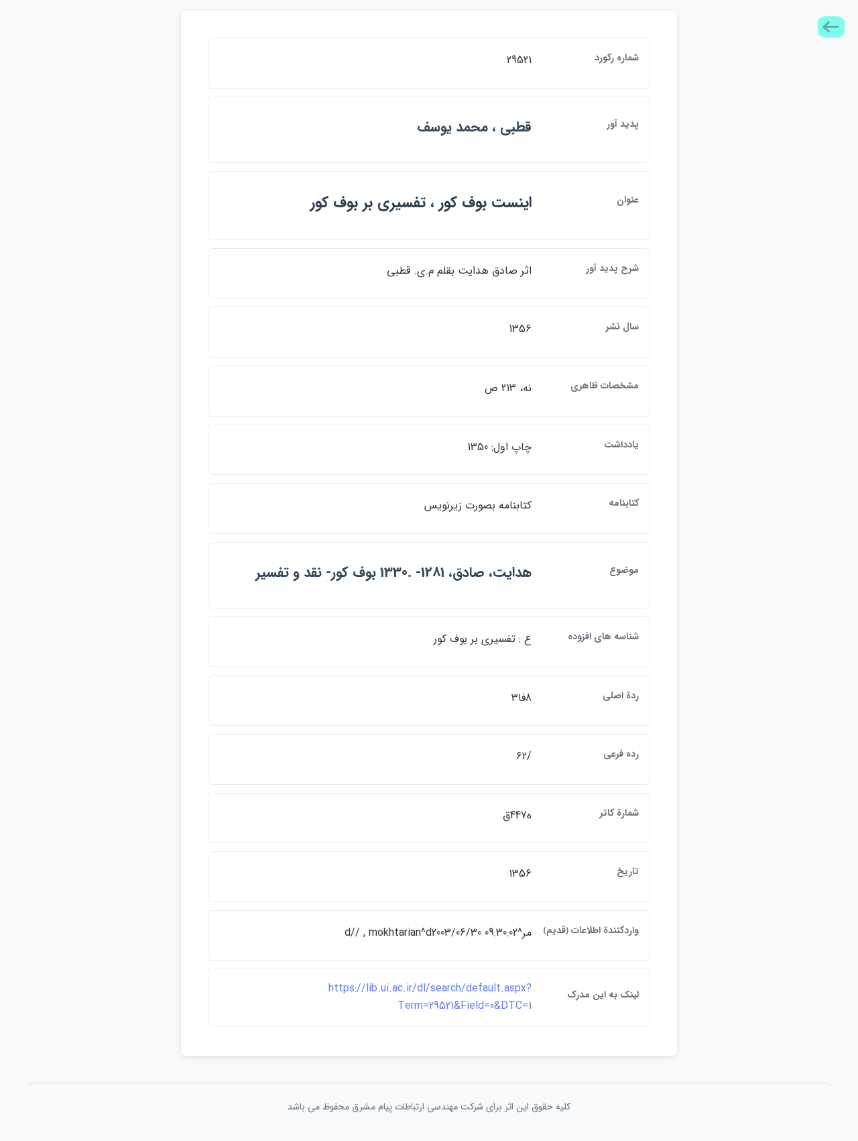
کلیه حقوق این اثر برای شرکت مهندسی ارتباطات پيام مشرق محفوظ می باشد (429, 1106)
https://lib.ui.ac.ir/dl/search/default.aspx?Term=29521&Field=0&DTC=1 (430, 997)
